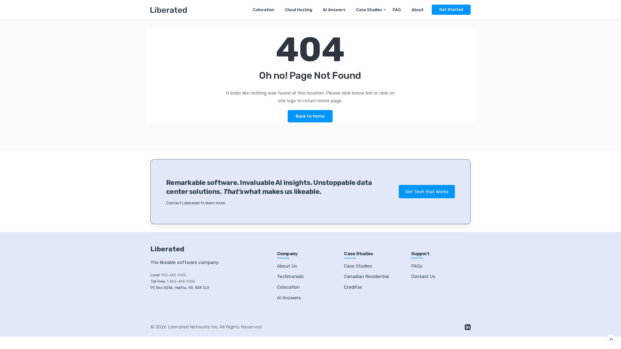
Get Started (451, 9)
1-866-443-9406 (181, 281)
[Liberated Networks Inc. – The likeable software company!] (168, 9)
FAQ (397, 9)
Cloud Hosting (298, 9)
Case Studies (369, 9)
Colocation (263, 9)
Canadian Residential (366, 276)
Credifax (353, 287)
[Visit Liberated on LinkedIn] (468, 327)
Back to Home (310, 116)
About (417, 9)
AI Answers (334, 9)
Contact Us (423, 276)
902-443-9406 (173, 275)
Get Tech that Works (427, 191)
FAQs (416, 266)
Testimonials (290, 276)
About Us (287, 266)
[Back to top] (611, 339)
